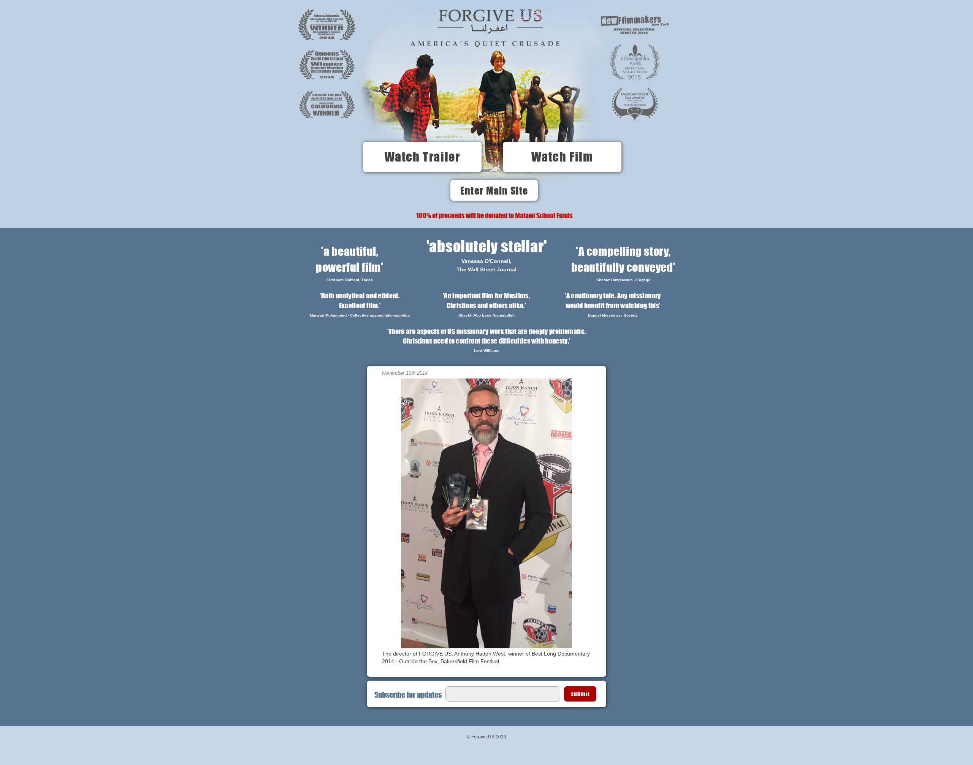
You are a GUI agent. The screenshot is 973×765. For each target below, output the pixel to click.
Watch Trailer (422, 156)
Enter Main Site (494, 190)
